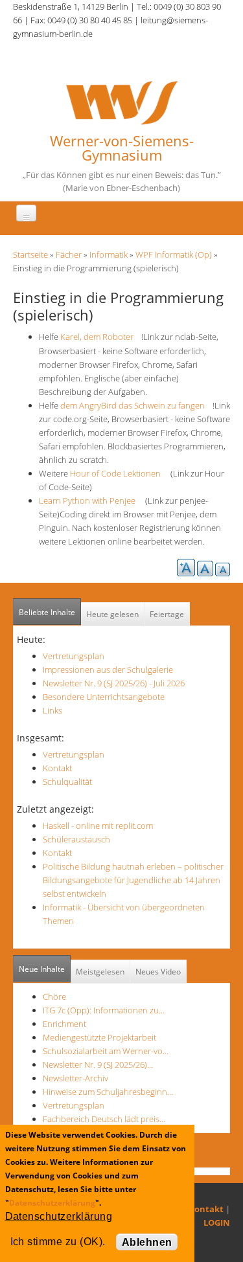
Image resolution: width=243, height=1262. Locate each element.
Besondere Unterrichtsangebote (104, 697)
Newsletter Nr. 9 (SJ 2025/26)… (98, 1064)
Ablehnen (147, 1242)
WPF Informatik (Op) (173, 254)
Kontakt (57, 768)
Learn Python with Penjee (91, 500)
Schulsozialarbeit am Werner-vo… (105, 1051)
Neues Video (158, 971)
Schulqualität (67, 781)
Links (52, 710)
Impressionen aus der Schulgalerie (108, 669)
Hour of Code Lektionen (119, 473)
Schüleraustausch (76, 839)
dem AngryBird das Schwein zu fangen (136, 405)
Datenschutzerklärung (52, 1202)
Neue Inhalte (42, 969)
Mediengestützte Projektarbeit (99, 1037)
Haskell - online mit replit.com (98, 825)
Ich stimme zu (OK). (58, 1241)
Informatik (108, 254)
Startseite (30, 254)
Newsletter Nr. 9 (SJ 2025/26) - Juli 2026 (114, 683)
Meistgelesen (100, 971)
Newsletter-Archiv (75, 1078)
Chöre (54, 996)
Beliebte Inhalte (47, 612)
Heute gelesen (112, 614)
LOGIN (216, 1222)
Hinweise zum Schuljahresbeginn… (108, 1092)
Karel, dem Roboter (99, 337)
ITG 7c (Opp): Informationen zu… (104, 1010)
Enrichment (64, 1024)
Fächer (69, 254)
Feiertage (167, 614)
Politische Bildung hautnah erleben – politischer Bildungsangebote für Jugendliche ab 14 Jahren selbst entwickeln (133, 880)
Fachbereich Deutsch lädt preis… (104, 1119)
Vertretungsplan (73, 656)
